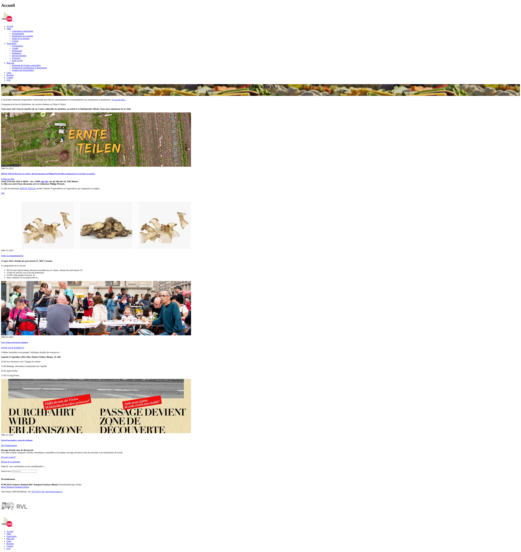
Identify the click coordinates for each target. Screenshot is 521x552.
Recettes (10, 75)
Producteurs (17, 51)
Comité (15, 48)
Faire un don (17, 60)
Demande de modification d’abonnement (29, 68)
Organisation (17, 46)
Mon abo (10, 63)
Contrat (15, 41)
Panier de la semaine (20, 38)
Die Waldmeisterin (9, 445)
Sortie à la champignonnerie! (12, 256)
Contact (10, 77)
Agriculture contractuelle (22, 31)
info (2, 193)
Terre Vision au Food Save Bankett (14, 342)
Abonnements (18, 33)
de (9, 80)
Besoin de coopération (10, 462)
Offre (9, 29)
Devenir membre (19, 55)
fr (7, 80)
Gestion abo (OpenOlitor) (23, 70)
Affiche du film (7, 179)
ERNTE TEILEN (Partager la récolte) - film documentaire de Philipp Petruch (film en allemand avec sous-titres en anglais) (48, 174)
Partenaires (16, 53)
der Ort (44, 181)
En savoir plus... (119, 100)
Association (12, 43)
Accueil (10, 26)
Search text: (6, 471)
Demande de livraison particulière (26, 65)
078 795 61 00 (38, 492)
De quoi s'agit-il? (8, 457)
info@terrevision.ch (53, 492)
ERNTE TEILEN (27, 188)
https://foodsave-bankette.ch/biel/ (15, 487)
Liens (9, 73)
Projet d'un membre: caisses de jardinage (17, 440)
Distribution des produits (22, 36)
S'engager (16, 58)
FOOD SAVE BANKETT (12, 348)
